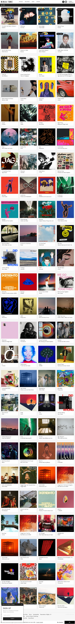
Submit (12, 618)
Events (38, 1)
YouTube (25, 618)
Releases (27, 1)
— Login (70, 1)
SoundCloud (31, 618)
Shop (33, 1)
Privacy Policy (25, 614)
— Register (71, 2)
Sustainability (36, 614)
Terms (30, 614)
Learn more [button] (39, 622)
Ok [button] (69, 622)
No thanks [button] (60, 622)
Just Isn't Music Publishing (32, 616)
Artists (21, 1)
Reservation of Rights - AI (45, 614)
